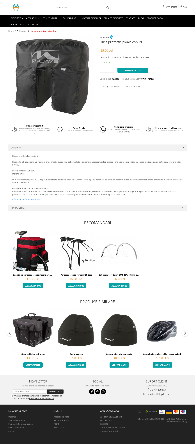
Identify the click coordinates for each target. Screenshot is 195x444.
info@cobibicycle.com (158, 394)
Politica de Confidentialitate (41, 398)
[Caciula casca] (76, 330)
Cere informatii (134, 86)
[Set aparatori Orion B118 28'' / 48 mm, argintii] (119, 251)
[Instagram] (103, 391)
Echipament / (24, 31)
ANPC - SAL (59, 427)
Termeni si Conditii (16, 420)
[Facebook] (91, 391)
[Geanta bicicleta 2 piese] (33, 330)
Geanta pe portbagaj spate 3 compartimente (33, 274)
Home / (12, 31)
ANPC (56, 424)
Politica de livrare (16, 427)
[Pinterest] (97, 391)
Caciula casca (76, 354)
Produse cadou (155, 18)
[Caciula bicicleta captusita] (119, 330)
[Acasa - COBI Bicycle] (23, 7)
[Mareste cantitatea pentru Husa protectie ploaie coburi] (112, 70)
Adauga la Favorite (111, 86)
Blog (141, 18)
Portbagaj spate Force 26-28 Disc (76, 274)
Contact (130, 18)
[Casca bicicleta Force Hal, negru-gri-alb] (162, 330)
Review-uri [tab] (18, 207)
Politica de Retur (61, 420)
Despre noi (13, 416)
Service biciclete (113, 18)
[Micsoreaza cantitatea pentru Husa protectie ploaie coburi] (102, 70)
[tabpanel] (51, 77)
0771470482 (158, 389)
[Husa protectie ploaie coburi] (51, 77)
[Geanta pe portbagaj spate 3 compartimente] (33, 251)
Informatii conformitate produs (26, 199)
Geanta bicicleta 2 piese (33, 354)
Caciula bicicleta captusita (119, 354)
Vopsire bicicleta (91, 18)
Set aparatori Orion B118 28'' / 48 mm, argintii (119, 274)
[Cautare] (107, 7)
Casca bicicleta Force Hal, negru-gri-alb (162, 354)
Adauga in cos (132, 70)
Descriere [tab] (16, 147)
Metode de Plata (61, 416)
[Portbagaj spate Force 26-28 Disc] (76, 251)
